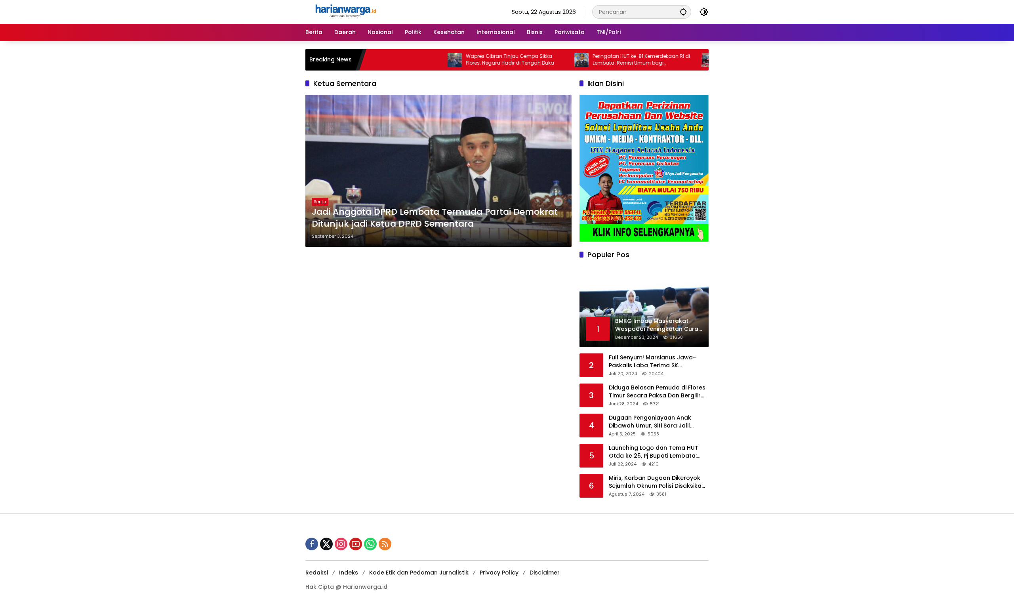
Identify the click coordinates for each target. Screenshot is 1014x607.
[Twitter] (326, 544)
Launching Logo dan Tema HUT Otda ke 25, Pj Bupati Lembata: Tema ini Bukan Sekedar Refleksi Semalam (655, 452)
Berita (320, 202)
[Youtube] (355, 544)
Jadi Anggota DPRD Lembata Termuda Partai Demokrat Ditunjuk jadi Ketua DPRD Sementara (435, 218)
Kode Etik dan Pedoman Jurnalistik (419, 572)
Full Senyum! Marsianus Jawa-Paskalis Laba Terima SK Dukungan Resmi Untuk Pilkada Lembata (653, 361)
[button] (683, 11)
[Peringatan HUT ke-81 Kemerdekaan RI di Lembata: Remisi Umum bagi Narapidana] (555, 60)
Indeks (348, 572)
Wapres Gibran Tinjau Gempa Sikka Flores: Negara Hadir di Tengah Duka (484, 59)
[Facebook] (311, 544)
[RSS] (385, 544)
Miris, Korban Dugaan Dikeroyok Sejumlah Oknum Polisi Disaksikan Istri (657, 482)
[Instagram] (341, 544)
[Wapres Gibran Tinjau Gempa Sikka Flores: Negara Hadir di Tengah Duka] (428, 60)
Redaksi (316, 572)
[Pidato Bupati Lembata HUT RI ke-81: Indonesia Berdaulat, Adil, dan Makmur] (682, 60)
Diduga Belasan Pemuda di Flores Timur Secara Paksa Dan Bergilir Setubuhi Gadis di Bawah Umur (657, 391)
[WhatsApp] (370, 544)
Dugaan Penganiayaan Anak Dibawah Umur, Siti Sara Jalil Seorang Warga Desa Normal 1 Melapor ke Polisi (653, 421)
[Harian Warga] (345, 11)
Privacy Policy (499, 572)
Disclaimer (545, 572)
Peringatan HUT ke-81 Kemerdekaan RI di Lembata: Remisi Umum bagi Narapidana (615, 60)
